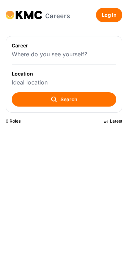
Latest (116, 121)
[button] (64, 74)
